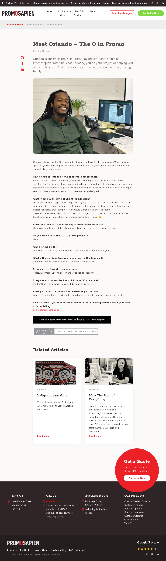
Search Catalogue (122, 13)
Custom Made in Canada (137, 501)
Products (63, 11)
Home (49, 11)
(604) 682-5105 (22, 3)
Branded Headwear (134, 512)
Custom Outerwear (134, 516)
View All (128, 523)
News (93, 11)
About (63, 15)
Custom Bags (131, 519)
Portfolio (80, 11)
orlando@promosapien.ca (46, 310)
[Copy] (22, 58)
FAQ (71, 550)
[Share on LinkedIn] (22, 69)
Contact (78, 15)
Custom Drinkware (133, 505)
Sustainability (59, 550)
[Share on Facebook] (22, 63)
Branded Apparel (133, 508)
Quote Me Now (151, 13)
